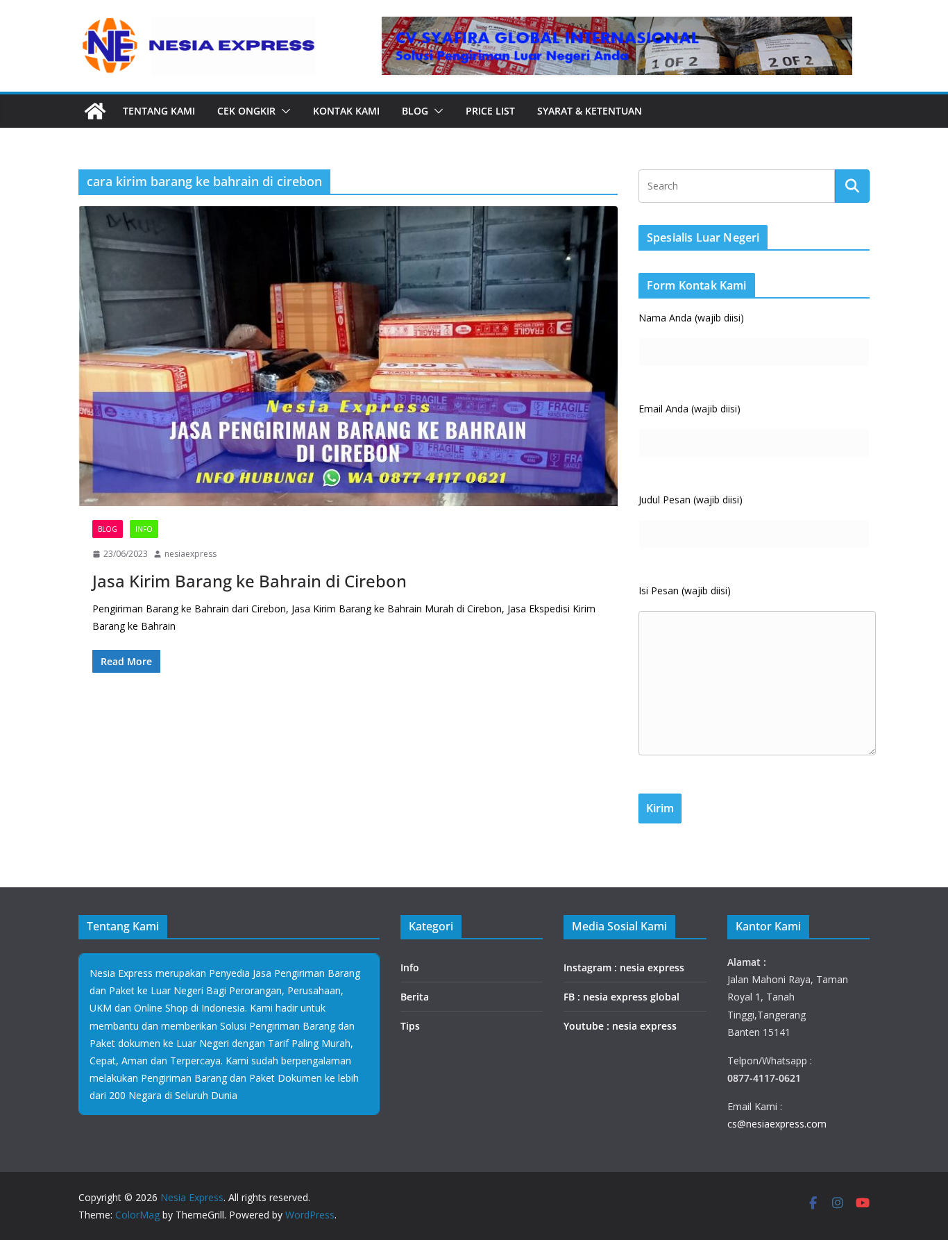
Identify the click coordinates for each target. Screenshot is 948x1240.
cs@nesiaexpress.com (777, 1123)
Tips (410, 1025)
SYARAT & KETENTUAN (589, 110)
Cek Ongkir (246, 110)
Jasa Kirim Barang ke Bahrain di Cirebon (249, 580)
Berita (414, 996)
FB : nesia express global (621, 996)
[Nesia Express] (95, 111)
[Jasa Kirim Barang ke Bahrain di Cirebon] (348, 356)
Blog (415, 110)
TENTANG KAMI (159, 110)
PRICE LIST (490, 110)
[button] (283, 111)
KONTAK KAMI (346, 110)
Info (144, 529)
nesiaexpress (190, 554)
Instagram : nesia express (624, 967)
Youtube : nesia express (620, 1025)
